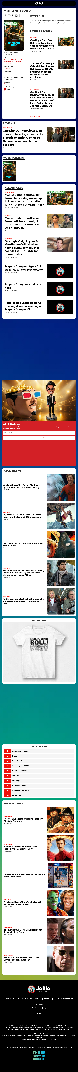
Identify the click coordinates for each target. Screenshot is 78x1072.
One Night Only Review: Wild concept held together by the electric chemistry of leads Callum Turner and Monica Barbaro (42, 99)
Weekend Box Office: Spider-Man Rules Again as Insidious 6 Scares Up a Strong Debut (21, 487)
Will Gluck (7, 68)
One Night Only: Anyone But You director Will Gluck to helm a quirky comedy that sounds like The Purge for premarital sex (23, 248)
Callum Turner (18, 59)
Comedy (6, 84)
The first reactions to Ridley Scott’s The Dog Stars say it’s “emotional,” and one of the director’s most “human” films (23, 572)
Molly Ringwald (16, 61)
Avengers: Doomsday (20, 751)
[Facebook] (39, 1008)
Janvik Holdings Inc (37, 1027)
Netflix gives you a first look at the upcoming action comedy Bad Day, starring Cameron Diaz (23, 601)
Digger (15, 756)
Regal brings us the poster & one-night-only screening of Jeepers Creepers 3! (23, 306)
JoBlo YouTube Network (65, 1027)
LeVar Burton (8, 63)
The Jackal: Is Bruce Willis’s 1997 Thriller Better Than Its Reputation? (22, 958)
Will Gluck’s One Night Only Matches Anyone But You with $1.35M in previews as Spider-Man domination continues (42, 70)
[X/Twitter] (36, 1008)
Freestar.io (39, 1037)
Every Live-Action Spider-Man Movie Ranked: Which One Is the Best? (20, 847)
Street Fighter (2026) (20, 766)
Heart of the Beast (19, 786)
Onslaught (16, 781)
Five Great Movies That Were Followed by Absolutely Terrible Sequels (23, 903)
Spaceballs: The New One (21, 790)
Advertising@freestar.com (47, 1039)
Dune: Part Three (18, 761)
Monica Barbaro (9, 59)
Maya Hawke (8, 61)
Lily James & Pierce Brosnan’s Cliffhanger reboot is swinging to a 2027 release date (22, 516)
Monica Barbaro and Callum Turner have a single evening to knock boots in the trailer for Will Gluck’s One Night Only (24, 199)
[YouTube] (32, 1008)
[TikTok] (45, 1008)
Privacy (39, 1013)
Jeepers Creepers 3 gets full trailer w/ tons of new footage (24, 268)
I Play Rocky (16, 795)
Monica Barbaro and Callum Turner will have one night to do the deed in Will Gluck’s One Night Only (23, 222)
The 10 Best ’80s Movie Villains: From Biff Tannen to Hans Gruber (23, 931)
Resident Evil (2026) (20, 771)
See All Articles (35, 116)
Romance (13, 84)
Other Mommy (17, 776)
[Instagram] (42, 1008)
